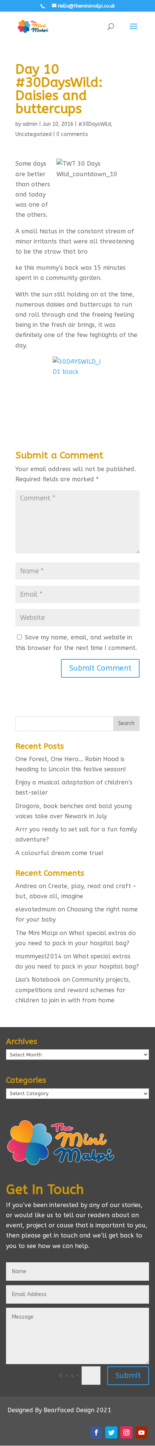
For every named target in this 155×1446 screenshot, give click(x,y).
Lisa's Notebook (38, 979)
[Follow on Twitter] (111, 1432)
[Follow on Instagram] (126, 1432)
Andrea (26, 886)
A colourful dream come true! (59, 853)
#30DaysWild (94, 124)
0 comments (72, 134)
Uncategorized (33, 134)
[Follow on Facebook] (96, 1432)
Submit (128, 1375)
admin (30, 124)
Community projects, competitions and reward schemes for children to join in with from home (73, 989)
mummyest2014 (38, 956)
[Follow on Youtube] (141, 1432)
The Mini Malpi (36, 933)
